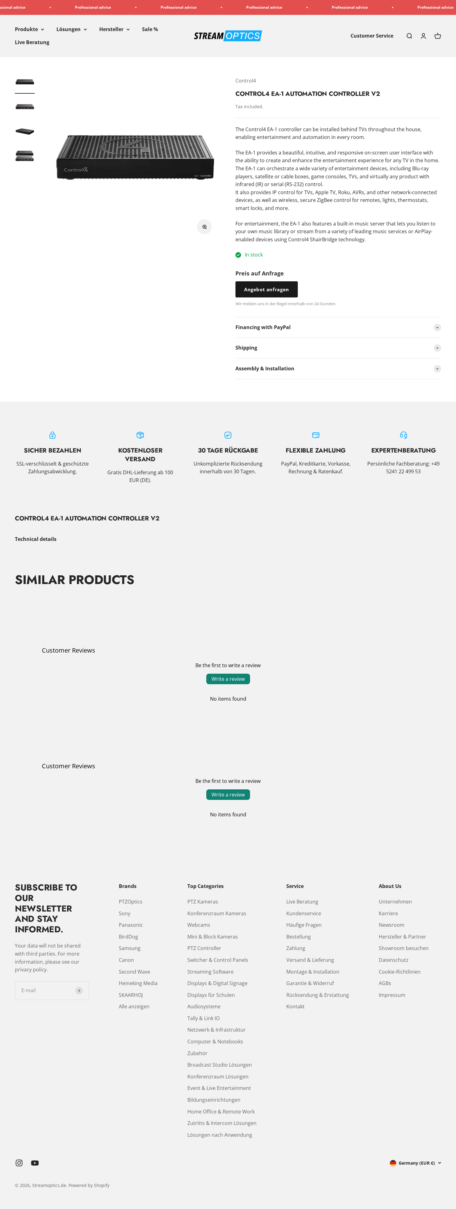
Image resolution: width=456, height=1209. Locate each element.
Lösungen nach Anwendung (219, 1134)
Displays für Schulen (211, 995)
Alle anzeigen (134, 1006)
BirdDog (128, 936)
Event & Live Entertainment (219, 1088)
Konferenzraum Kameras (216, 913)
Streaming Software (210, 971)
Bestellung (298, 936)
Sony (124, 913)
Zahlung (295, 948)
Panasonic (131, 924)
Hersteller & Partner (402, 936)
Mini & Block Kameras (212, 936)
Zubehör (197, 1053)
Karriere (388, 913)
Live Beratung (32, 42)
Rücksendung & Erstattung (317, 995)
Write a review (228, 679)
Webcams (198, 924)
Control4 (245, 80)
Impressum (392, 995)
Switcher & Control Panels (217, 960)
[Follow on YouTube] (35, 1163)
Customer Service (372, 35)
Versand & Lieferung (310, 960)
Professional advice (71, 7)
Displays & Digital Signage (217, 983)
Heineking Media (138, 983)
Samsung (130, 948)
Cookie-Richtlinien (400, 971)
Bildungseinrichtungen (213, 1099)
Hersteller (111, 29)
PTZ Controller (204, 948)
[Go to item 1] (25, 83)
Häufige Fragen (304, 924)
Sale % (150, 29)
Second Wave (134, 971)
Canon (126, 960)
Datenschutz (394, 960)
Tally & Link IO (203, 1018)
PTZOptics (130, 901)
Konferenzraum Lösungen (217, 1076)
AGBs (385, 983)
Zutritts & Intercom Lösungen (222, 1123)
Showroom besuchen (404, 948)
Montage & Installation (312, 971)
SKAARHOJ (131, 995)
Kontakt (295, 1006)
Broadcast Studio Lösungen (219, 1064)
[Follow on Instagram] (19, 1163)
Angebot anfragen (266, 289)
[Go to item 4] (25, 157)
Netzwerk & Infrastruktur (216, 1029)
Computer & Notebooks (215, 1041)
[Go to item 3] (25, 132)
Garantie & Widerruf (310, 983)
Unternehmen (395, 901)
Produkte (26, 29)
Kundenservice (303, 913)
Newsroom (392, 924)
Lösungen (68, 29)
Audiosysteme (204, 1006)
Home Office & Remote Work (221, 1111)
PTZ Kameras (202, 901)
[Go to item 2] (25, 107)
